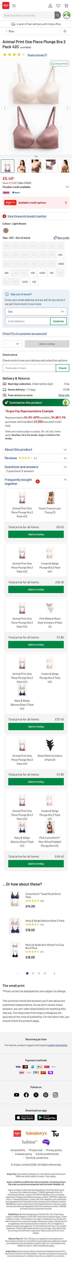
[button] (59, 63)
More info (64, 395)
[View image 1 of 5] (7, 166)
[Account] (50, 6)
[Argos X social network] (36, 1095)
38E (7, 272)
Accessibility (17, 1150)
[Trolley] (66, 6)
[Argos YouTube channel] (17, 1095)
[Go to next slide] (67, 108)
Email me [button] (58, 321)
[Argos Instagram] (55, 1095)
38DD (61, 263)
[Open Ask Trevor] (66, 15)
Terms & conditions (37, 1157)
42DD (25, 281)
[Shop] (14, 6)
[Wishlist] (58, 6)
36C (60, 254)
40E (52, 272)
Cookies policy (23, 1153)
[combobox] (28, 15)
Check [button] (62, 368)
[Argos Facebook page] (26, 1095)
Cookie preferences (47, 1153)
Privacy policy (54, 1150)
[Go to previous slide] (5, 108)
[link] (25, 55)
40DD (42, 272)
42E (34, 281)
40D (33, 272)
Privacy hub (35, 1150)
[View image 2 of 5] (21, 166)
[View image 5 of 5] (65, 166)
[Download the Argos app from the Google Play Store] (47, 1119)
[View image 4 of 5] (50, 166)
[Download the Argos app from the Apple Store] (25, 1119)
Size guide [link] (63, 237)
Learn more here (57, 1045)
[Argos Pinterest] (46, 1095)
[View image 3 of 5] (36, 166)
